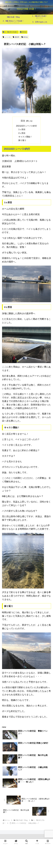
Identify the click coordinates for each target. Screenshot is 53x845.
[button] (48, 519)
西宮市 (17, 37)
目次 (23, 121)
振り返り (22, 140)
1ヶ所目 (21, 129)
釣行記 (24, 32)
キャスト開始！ (25, 137)
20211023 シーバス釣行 (26, 126)
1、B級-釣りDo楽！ (11, 32)
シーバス (8, 37)
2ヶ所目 (21, 133)
